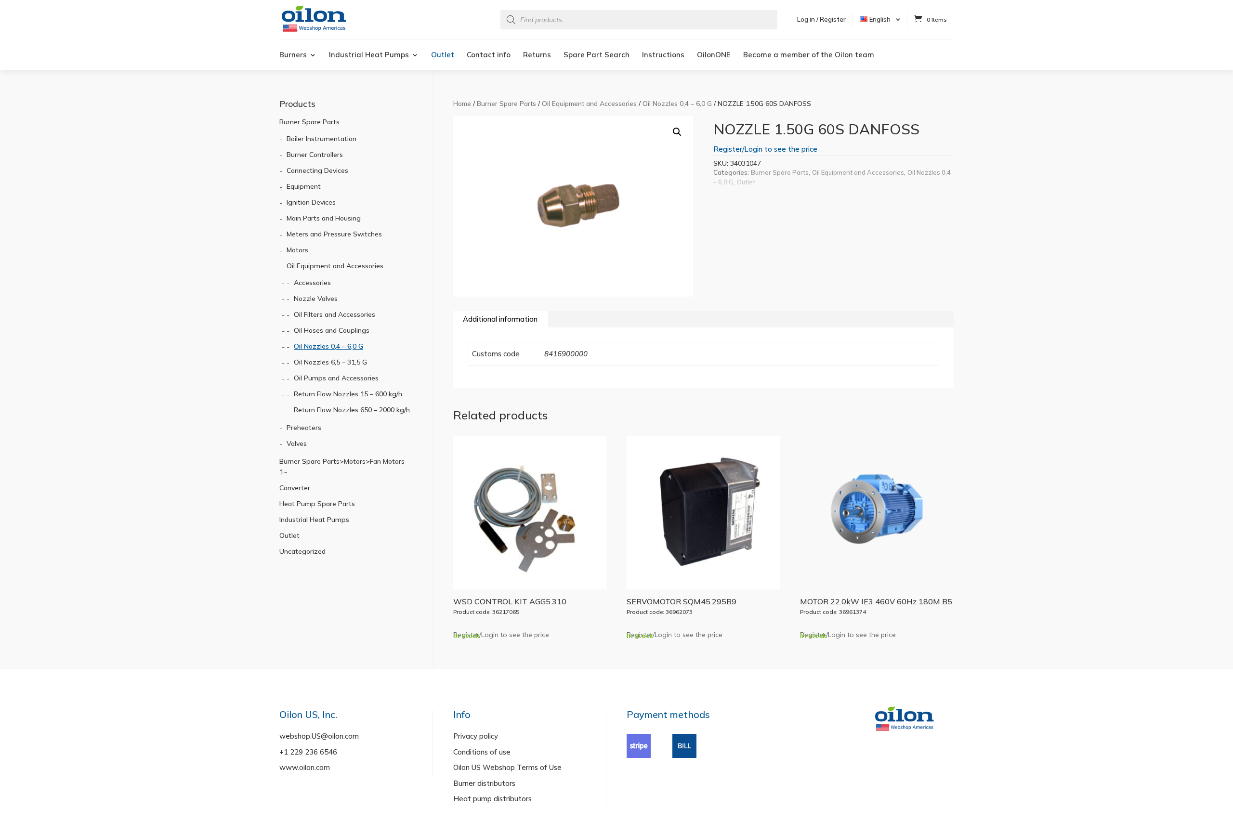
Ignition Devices (311, 202)
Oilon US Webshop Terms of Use (507, 767)
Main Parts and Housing (324, 218)
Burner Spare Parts (506, 103)
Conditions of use (482, 751)
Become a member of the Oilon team (808, 55)
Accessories (312, 282)
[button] (677, 132)
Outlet (442, 55)
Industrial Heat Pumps (369, 55)
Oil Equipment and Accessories (589, 103)
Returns (537, 55)
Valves (297, 443)
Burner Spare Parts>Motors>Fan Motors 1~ (342, 466)
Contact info (489, 55)
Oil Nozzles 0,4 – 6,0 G (677, 103)
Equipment (304, 186)
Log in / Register (821, 19)
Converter (294, 487)
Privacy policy (475, 736)
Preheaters (304, 427)
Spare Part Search (597, 55)
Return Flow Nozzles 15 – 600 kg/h (348, 394)
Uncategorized (302, 551)
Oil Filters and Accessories (334, 314)
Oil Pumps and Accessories (336, 378)
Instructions (663, 55)
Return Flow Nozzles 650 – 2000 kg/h (352, 409)
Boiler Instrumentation (321, 138)
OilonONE (714, 55)
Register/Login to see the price (765, 149)
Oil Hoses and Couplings (331, 330)
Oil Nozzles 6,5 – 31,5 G (330, 362)
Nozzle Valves (316, 298)
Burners (293, 55)
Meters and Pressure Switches (334, 234)
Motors (297, 250)
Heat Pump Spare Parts (317, 503)
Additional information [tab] (500, 319)
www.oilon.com (304, 767)
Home (462, 103)
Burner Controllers (315, 154)
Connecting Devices (317, 170)
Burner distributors (484, 783)
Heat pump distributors (492, 798)
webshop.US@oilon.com (319, 736)
